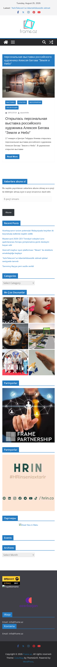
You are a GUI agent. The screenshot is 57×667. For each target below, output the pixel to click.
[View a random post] (51, 42)
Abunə (8, 212)
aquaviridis (24, 113)
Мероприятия (35, 102)
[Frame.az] (5, 42)
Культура (22, 102)
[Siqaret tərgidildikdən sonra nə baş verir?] (42, 362)
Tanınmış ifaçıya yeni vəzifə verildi (18, 266)
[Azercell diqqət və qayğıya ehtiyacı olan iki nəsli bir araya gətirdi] (15, 310)
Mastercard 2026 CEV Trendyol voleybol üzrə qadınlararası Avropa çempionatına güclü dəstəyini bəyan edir (25, 242)
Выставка (10, 102)
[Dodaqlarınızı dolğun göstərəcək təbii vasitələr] (42, 310)
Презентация (11, 107)
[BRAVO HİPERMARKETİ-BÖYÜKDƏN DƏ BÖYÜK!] (42, 336)
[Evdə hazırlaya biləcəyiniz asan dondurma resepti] (15, 336)
